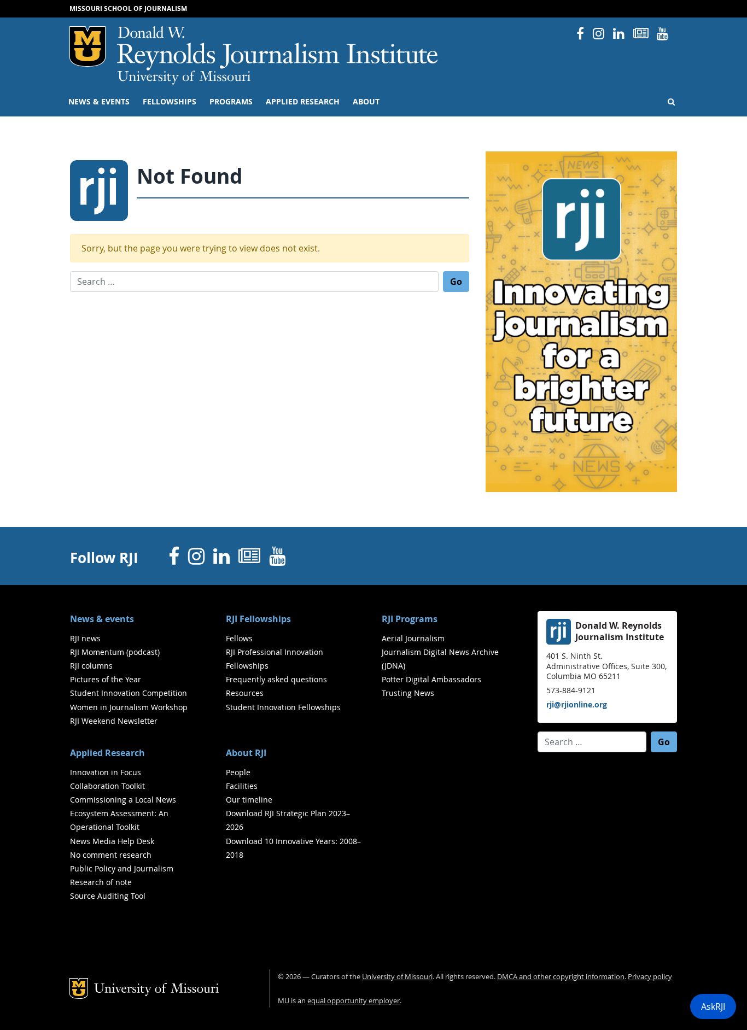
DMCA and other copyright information (561, 976)
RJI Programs (409, 619)
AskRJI (713, 1006)
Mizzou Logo (87, 46)
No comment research (110, 855)
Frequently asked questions (276, 679)
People (238, 772)
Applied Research (303, 101)
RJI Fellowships (258, 619)
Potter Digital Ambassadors (431, 679)
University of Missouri (184, 78)
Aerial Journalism (413, 638)
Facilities (242, 786)
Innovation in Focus (105, 772)
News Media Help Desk (112, 841)
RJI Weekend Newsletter (113, 721)
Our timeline (249, 799)
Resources (245, 693)
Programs (231, 101)
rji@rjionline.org (576, 704)
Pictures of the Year (105, 679)
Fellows (239, 638)
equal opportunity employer (353, 1000)
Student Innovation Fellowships (283, 707)
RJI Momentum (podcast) (115, 652)
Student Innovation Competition (128, 693)
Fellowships (169, 101)
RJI (278, 48)
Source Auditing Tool (107, 896)
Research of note (101, 882)
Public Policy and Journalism (121, 868)
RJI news (85, 638)
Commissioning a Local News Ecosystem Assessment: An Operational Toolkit (123, 813)
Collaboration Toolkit (107, 786)
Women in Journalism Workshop (129, 707)
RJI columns (91, 665)
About (366, 101)
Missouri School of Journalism (128, 8)
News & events (99, 101)
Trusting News (408, 693)
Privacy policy (650, 976)
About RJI (246, 753)
